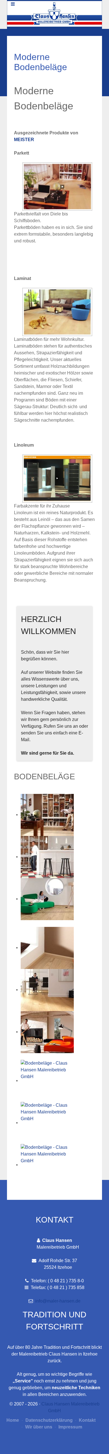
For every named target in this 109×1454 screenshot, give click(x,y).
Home (12, 1420)
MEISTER (24, 139)
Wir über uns (38, 1427)
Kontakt (87, 1420)
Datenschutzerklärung (48, 1420)
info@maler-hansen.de (57, 1301)
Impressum (69, 1427)
